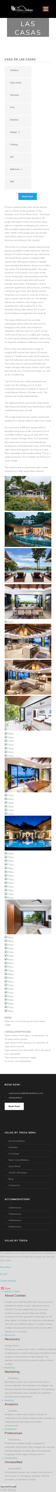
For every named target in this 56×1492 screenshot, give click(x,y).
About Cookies (12, 1291)
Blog (11, 1179)
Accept (3, 1274)
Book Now (27, 196)
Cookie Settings (8, 1280)
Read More (5, 1267)
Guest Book (14, 1166)
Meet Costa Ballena (19, 1160)
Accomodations (17, 1141)
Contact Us (14, 1185)
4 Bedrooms (15, 1220)
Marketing (10, 1367)
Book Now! (14, 1106)
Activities (13, 1147)
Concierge (14, 1153)
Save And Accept (8, 1486)
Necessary (10, 1335)
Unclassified (11, 1458)
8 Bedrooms (15, 1226)
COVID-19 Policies (18, 1172)
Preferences (11, 1429)
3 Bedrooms (15, 1214)
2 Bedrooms (15, 1207)
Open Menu (45, 9)
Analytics (9, 1400)
